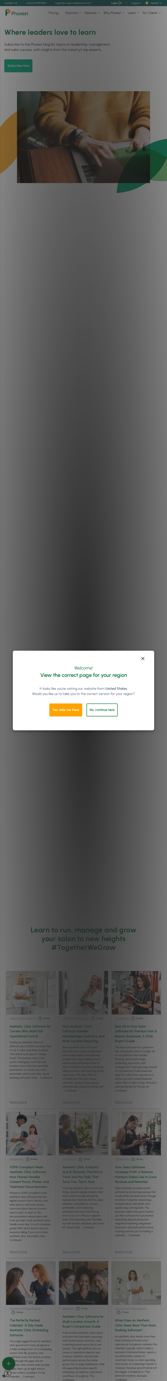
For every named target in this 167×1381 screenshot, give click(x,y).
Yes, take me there (65, 710)
